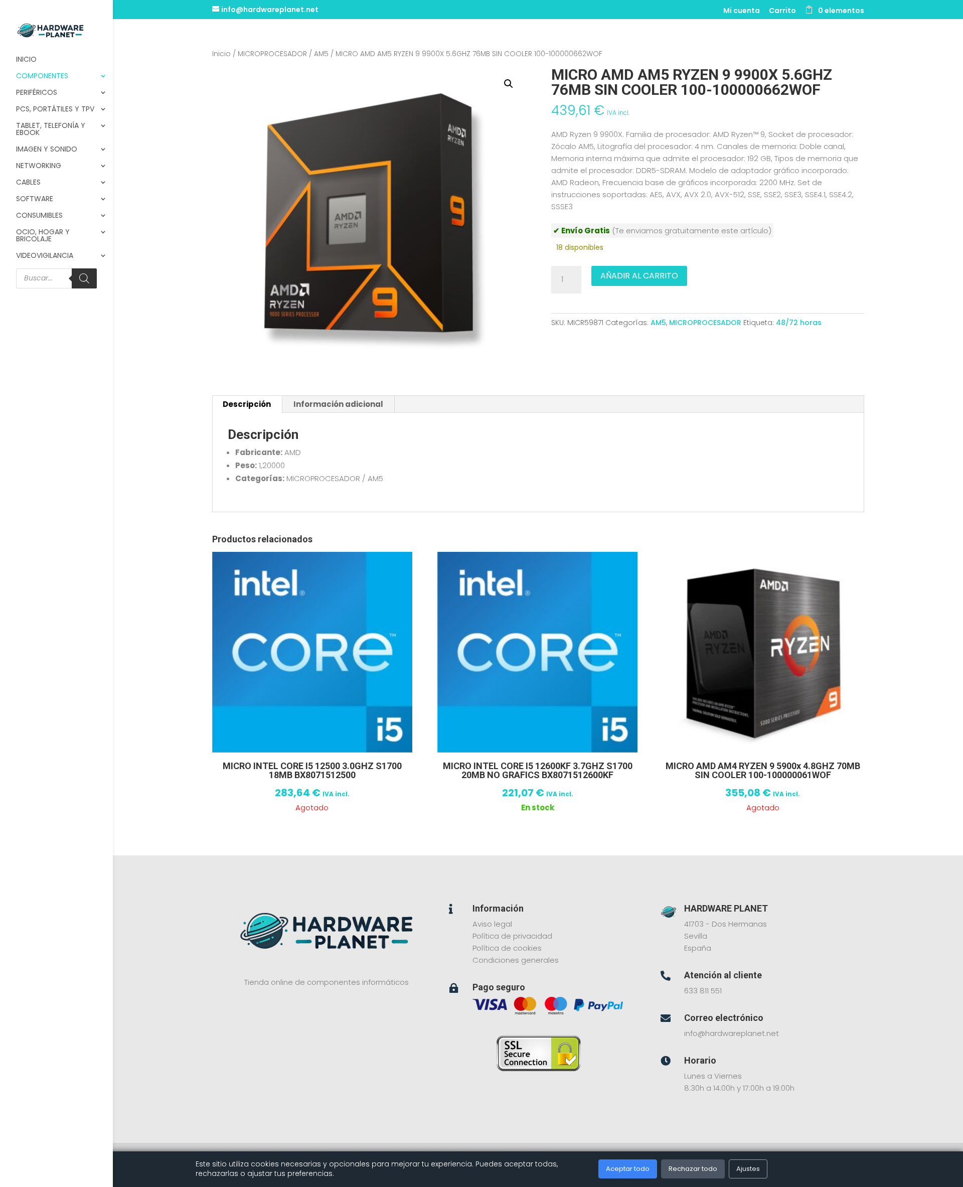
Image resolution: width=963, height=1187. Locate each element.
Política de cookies (507, 948)
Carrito (782, 11)
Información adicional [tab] (338, 404)
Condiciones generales (515, 960)
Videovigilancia (44, 256)
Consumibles (39, 216)
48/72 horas (799, 323)
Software (34, 199)
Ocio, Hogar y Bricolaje (43, 236)
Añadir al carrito (639, 275)
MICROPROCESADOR (272, 54)
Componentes (42, 76)
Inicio (26, 60)
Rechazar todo (693, 1168)
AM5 (321, 54)
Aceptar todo (628, 1168)
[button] (509, 84)
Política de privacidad (512, 936)
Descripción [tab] (247, 404)
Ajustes (748, 1168)
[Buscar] (84, 278)
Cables (28, 183)
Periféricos (36, 93)
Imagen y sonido (46, 149)
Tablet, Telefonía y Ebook (50, 129)
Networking (38, 166)
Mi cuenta (741, 11)
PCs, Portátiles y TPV (55, 109)
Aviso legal (492, 924)
